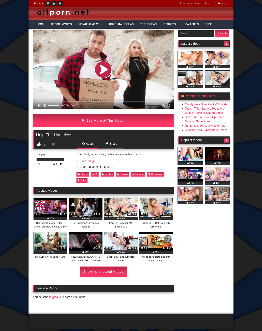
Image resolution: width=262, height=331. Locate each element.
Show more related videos (103, 271)
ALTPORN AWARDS (61, 24)
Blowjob (124, 174)
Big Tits (109, 174)
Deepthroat (157, 174)
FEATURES (169, 24)
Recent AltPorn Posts (200, 96)
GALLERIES (192, 24)
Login (208, 3)
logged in (55, 297)
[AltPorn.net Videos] (61, 13)
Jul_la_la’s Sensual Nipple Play (205, 125)
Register (222, 3)
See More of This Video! (105, 120)
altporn (84, 174)
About (89, 143)
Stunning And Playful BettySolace (206, 129)
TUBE (209, 24)
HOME (40, 24)
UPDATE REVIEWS (88, 24)
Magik (91, 161)
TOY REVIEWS (148, 24)
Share (113, 143)
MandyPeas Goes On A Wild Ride (206, 104)
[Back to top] (251, 320)
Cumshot (139, 174)
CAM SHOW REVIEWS (121, 24)
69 (96, 174)
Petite (83, 180)
